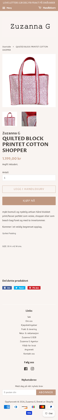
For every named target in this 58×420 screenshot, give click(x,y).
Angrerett (29, 349)
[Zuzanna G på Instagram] (32, 369)
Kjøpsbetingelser (29, 325)
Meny (9, 7)
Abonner (46, 392)
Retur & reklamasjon (29, 333)
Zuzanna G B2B (29, 337)
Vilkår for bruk (29, 345)
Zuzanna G (31, 401)
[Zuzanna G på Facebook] (26, 369)
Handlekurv (49, 7)
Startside (6, 47)
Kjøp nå (29, 201)
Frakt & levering (29, 329)
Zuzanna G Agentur (29, 341)
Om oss (29, 321)
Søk (29, 317)
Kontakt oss (29, 353)
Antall (5, 172)
